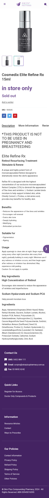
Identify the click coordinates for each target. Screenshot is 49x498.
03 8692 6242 (16, 369)
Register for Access (13, 391)
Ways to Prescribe (12, 433)
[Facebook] (4, 116)
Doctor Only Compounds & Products (20, 396)
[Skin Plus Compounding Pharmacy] (24, 4)
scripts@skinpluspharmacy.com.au (26, 365)
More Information (29, 125)
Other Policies (10, 479)
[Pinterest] (15, 116)
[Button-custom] (40, 4)
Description (8, 125)
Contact (7, 428)
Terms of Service (11, 474)
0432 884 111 (17, 359)
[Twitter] (9, 116)
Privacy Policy (10, 460)
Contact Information (13, 455)
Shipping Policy (11, 469)
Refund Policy (10, 465)
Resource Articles (12, 423)
